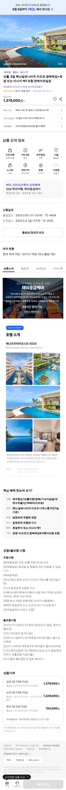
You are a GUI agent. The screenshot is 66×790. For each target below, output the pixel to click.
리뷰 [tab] (58, 268)
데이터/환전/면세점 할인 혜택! (30, 126)
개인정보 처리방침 (51, 745)
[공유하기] (61, 99)
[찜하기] (55, 99)
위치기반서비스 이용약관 (27, 745)
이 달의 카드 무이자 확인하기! (30, 118)
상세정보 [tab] (41, 268)
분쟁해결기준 (45, 749)
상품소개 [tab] (9, 268)
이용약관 (7, 745)
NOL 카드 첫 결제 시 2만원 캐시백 (32, 110)
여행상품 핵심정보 (41, 91)
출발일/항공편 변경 (33, 232)
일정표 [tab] (25, 268)
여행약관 (30, 749)
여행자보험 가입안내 (12, 749)
